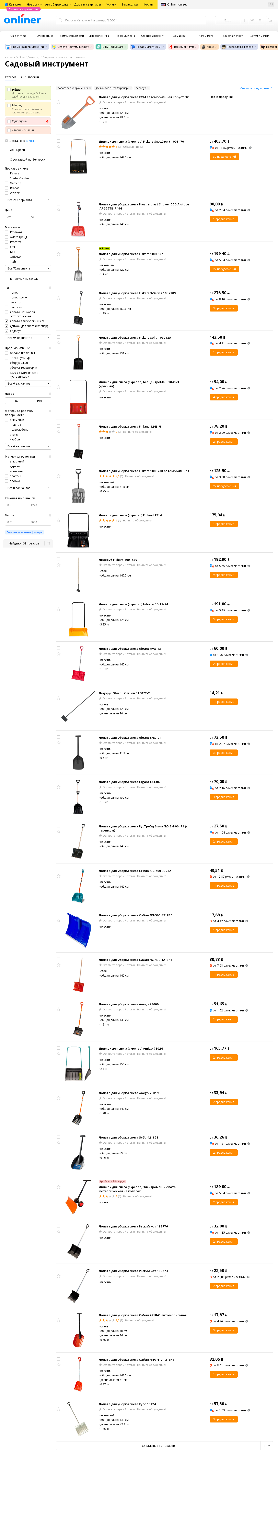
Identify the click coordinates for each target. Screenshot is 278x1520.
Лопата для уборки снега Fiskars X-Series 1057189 (137, 293)
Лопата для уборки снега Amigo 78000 (129, 1004)
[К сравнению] (58, 96)
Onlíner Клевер (177, 4)
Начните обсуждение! (151, 102)
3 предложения (223, 308)
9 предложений (223, 575)
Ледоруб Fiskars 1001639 (118, 560)
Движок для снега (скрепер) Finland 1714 (130, 515)
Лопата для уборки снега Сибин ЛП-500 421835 (135, 915)
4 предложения (223, 397)
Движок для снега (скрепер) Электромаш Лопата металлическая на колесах (137, 1189)
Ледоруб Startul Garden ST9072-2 (124, 693)
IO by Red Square (113, 47)
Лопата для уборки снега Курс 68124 (127, 1404)
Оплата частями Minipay (73, 47)
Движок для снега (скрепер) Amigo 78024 (131, 1048)
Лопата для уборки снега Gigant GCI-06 (129, 782)
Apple (210, 47)
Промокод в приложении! (27, 47)
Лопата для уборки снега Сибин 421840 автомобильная (143, 1315)
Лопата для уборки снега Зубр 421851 (128, 1137)
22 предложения (224, 486)
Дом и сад (33, 57)
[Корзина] (270, 20)
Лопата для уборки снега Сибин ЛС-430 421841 (135, 960)
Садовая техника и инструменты (64, 57)
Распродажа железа (240, 47)
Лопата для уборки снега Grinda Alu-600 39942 (135, 871)
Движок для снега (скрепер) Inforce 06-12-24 (133, 604)
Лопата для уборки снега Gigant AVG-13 (130, 648)
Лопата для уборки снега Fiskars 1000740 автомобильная (144, 471)
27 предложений (224, 269)
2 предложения (223, 441)
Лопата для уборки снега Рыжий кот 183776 (133, 1226)
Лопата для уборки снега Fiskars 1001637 (131, 254)
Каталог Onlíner (15, 57)
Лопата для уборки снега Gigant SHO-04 (130, 737)
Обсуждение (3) (133, 147)
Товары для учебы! (149, 47)
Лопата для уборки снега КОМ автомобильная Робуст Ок (144, 97)
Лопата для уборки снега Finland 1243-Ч (130, 426)
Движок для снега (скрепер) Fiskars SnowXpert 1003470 (141, 141)
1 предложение (223, 219)
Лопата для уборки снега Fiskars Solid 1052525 (135, 337)
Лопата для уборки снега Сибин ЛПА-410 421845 (136, 1359)
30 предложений (224, 157)
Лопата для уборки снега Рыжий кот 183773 (133, 1271)
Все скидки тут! (184, 47)
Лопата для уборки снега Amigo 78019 (129, 1093)
